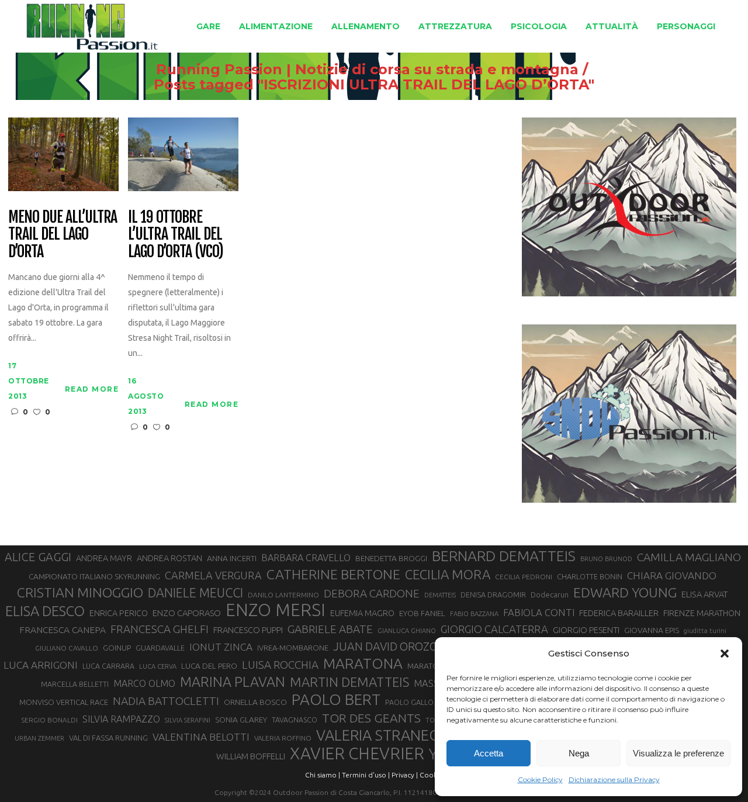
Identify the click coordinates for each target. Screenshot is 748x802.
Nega (579, 753)
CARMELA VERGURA (213, 575)
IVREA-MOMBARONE (292, 648)
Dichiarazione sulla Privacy (614, 779)
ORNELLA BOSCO (255, 702)
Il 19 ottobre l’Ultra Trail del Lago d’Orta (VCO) (175, 235)
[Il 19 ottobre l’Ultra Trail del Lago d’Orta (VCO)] (183, 153)
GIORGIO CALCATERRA (494, 629)
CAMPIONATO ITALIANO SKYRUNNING (94, 576)
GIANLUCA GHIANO (407, 630)
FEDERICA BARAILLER (619, 613)
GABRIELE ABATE (330, 629)
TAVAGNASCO (294, 719)
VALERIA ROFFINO (282, 738)
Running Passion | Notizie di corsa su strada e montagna (367, 70)
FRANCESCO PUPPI (248, 630)
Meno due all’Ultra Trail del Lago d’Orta (62, 235)
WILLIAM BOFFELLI (250, 756)
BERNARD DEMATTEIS (504, 556)
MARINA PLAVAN (232, 681)
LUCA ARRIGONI (41, 664)
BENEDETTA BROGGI (391, 558)
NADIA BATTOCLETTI (166, 700)
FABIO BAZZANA (474, 613)
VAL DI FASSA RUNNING (108, 738)
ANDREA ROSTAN (169, 558)
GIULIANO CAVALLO (66, 648)
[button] (724, 653)
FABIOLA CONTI (538, 612)
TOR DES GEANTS (371, 718)
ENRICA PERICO (118, 613)
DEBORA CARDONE (372, 593)
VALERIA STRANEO (378, 735)
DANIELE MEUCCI (195, 593)
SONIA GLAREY (241, 719)
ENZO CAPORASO (187, 613)
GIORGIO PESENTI (586, 630)
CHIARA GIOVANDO (671, 575)
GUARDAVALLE (160, 648)
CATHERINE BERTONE (333, 574)
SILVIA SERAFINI (187, 720)
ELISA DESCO (45, 611)
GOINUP (117, 648)
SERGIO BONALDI (49, 720)
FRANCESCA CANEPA (62, 629)
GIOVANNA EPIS (651, 630)
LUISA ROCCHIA (280, 664)
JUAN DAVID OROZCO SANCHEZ (414, 646)
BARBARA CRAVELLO (306, 557)
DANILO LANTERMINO (283, 595)
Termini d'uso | (366, 775)
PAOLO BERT (336, 699)
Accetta (488, 753)
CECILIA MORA (447, 574)
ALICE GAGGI (38, 557)
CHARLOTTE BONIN (589, 576)
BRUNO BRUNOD (606, 558)
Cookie (431, 775)
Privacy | (405, 775)
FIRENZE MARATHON (701, 613)
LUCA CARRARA (108, 666)
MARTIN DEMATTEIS (349, 682)
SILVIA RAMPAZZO (121, 719)
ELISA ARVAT (704, 594)
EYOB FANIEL (422, 613)
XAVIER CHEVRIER (357, 753)
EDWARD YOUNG (625, 592)
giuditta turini (705, 630)
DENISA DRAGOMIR (493, 594)
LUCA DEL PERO (209, 665)
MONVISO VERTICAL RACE (63, 702)
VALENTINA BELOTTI (201, 736)
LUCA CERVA (157, 666)
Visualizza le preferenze (678, 753)
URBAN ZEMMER (39, 738)
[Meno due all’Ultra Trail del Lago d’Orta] (63, 153)
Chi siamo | (322, 775)
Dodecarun (550, 594)
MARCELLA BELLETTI (75, 684)
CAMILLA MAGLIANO (689, 557)
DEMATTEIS (440, 595)
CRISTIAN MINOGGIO (80, 592)
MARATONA (363, 663)
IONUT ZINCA (220, 646)
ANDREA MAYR (104, 558)
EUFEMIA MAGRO (362, 613)
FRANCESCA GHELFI (159, 629)
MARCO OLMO (144, 683)
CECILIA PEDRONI (523, 576)
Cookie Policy (540, 779)
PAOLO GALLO (409, 702)
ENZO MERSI (275, 610)
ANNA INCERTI (232, 558)
